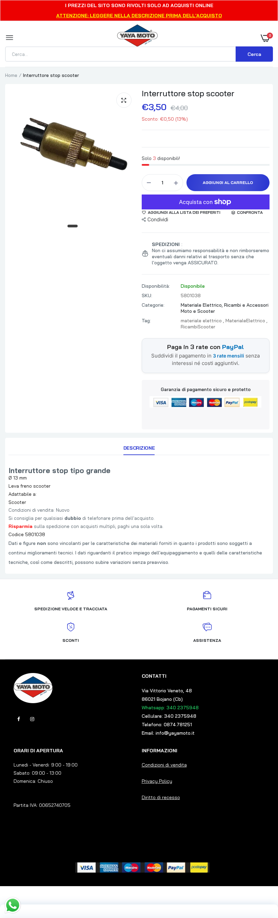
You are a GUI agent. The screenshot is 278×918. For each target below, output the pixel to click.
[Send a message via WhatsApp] (12, 905)
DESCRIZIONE (139, 448)
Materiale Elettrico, (202, 305)
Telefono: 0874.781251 (167, 724)
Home (11, 75)
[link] (259, 875)
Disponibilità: (156, 286)
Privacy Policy (157, 781)
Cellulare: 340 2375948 (169, 716)
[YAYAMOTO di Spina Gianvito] (137, 38)
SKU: (147, 295)
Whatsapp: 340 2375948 (170, 708)
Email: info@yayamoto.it (168, 733)
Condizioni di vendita (164, 765)
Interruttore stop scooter (188, 93)
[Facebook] (19, 719)
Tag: (146, 321)
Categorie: (153, 305)
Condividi (157, 219)
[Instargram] (32, 719)
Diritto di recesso (161, 797)
